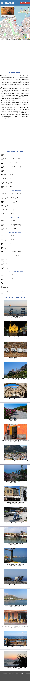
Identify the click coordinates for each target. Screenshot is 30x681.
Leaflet (8, 39)
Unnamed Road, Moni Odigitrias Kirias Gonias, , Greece (15, 378)
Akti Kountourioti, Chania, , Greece (15, 316)
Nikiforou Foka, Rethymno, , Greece (15, 502)
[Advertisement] (15, 56)
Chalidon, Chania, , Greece (15, 337)
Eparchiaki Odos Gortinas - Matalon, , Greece (15, 667)
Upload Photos (26, 2)
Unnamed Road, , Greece (15, 357)
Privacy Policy (23, 673)
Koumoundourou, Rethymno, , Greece (15, 522)
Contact (28, 673)
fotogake (17, 39)
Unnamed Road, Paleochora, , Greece (15, 481)
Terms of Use (16, 673)
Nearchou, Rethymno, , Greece (15, 543)
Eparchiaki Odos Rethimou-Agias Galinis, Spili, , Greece (15, 626)
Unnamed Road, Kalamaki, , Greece (15, 646)
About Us (11, 673)
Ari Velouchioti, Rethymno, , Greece (15, 564)
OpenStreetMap (27, 39)
